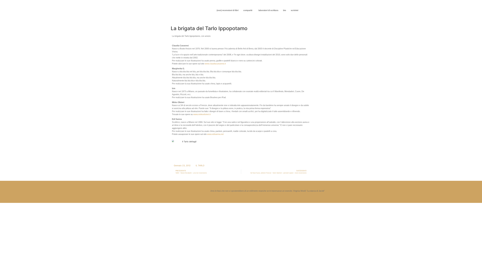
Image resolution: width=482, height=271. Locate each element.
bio (284, 10)
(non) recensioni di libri (227, 10)
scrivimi (294, 10)
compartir (247, 10)
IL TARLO (200, 165)
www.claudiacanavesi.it (215, 64)
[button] (248, 10)
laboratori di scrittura (268, 10)
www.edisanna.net (215, 134)
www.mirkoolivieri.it (201, 114)
